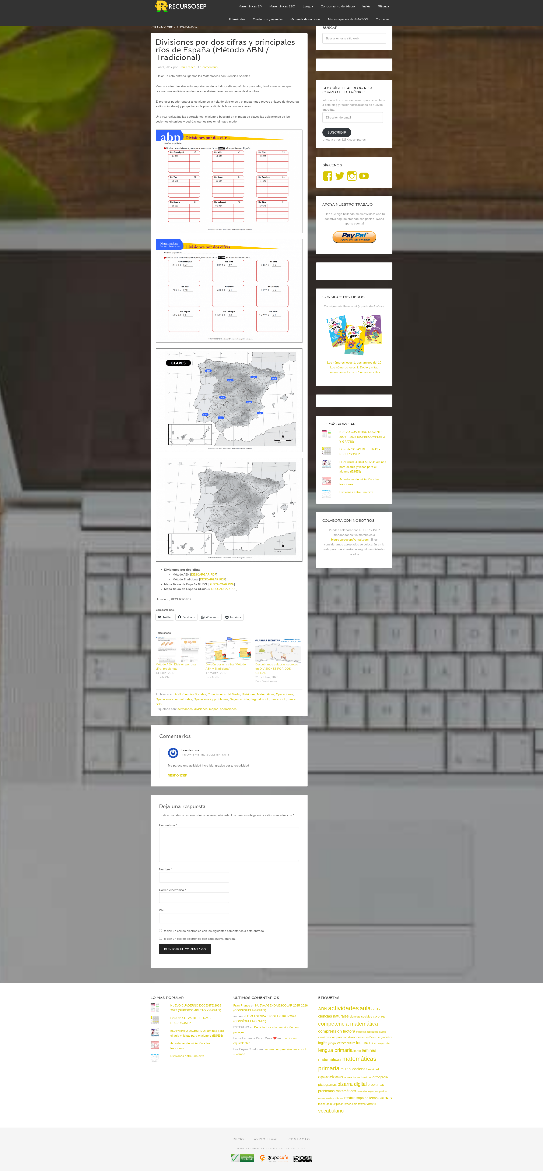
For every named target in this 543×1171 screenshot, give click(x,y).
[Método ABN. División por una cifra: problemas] (178, 650)
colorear (379, 1016)
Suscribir (336, 132)
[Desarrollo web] (274, 1161)
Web (162, 910)
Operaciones (284, 694)
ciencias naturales (333, 1016)
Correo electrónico (172, 890)
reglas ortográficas (378, 1091)
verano (371, 1103)
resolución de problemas (330, 1098)
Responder (177, 775)
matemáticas (329, 1059)
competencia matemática (348, 1024)
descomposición (336, 1037)
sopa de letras (367, 1098)
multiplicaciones (353, 1069)
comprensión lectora (336, 1031)
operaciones (228, 709)
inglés (322, 1043)
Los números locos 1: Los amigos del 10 (354, 362)
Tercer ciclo (278, 699)
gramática (386, 1037)
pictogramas (327, 1084)
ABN (178, 694)
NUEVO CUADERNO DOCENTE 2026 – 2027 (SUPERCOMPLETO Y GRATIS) (362, 436)
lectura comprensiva (379, 1043)
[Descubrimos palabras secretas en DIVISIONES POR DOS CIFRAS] (278, 650)
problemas (376, 1085)
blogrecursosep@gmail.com (350, 539)
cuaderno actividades (367, 1031)
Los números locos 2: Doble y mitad (354, 367)
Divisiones (248, 694)
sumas (385, 1097)
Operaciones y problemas (211, 699)
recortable (362, 1091)
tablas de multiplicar (330, 1103)
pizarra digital (352, 1084)
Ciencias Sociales (194, 694)
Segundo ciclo (239, 699)
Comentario (168, 825)
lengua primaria (335, 1050)
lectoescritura (346, 1043)
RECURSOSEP (182, 6)
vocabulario (331, 1111)
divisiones (200, 709)
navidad (373, 1069)
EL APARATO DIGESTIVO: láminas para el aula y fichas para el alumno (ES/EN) (362, 466)
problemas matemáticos (337, 1091)
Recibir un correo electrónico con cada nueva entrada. (199, 938)
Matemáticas (265, 694)
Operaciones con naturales (174, 699)
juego (332, 1043)
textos (362, 1103)
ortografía (380, 1077)
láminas (369, 1050)
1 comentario (209, 67)
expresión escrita (371, 1037)
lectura (362, 1042)
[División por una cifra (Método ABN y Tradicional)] (228, 650)
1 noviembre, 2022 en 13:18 (206, 754)
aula (365, 1008)
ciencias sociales (361, 1016)
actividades (185, 709)
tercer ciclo (350, 1103)
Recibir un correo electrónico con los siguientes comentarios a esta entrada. (214, 931)
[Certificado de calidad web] (243, 1161)
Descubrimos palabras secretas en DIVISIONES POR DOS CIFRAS (276, 669)
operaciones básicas (358, 1077)
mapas (213, 709)
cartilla (375, 1009)
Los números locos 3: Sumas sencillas (354, 372)
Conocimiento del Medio (224, 694)
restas (349, 1098)
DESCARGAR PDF (203, 574)
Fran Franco (241, 1005)
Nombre (165, 869)
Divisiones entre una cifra (356, 492)
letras (357, 1051)
